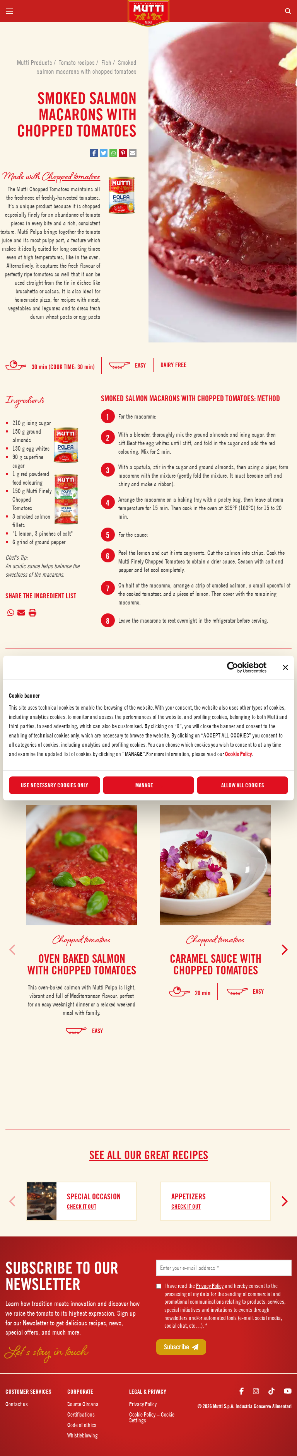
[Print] (32, 612)
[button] (94, 153)
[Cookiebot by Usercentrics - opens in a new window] (232, 667)
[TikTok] (271, 1391)
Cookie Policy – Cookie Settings (151, 1417)
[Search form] (233, 11)
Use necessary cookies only (54, 785)
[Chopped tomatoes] (66, 445)
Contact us (16, 1404)
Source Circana (83, 1404)
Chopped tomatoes (71, 175)
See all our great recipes (148, 1155)
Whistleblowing (82, 1435)
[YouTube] (288, 1391)
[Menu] (63, 11)
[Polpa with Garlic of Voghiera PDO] (66, 513)
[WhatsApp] (10, 612)
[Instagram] (256, 1391)
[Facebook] (241, 1391)
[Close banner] (285, 667)
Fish (107, 62)
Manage (144, 785)
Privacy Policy (210, 1285)
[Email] (21, 612)
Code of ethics (81, 1425)
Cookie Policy (238, 754)
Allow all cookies (242, 785)
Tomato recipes (77, 62)
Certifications (81, 1414)
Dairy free (173, 365)
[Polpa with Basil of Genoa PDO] (66, 485)
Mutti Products (35, 62)
